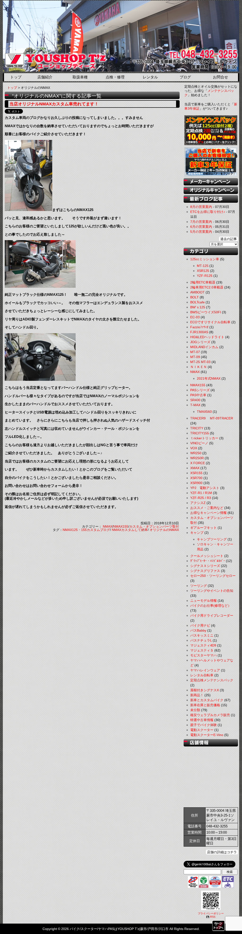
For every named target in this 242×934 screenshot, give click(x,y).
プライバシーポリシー (211, 913)
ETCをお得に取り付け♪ (207, 212)
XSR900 (196, 483)
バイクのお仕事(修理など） (210, 605)
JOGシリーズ (200, 342)
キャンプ (196, 532)
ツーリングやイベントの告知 (211, 591)
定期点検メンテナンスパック (211, 680)
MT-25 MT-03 (200, 362)
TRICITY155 (199, 433)
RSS (212, 916)
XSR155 (196, 473)
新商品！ (196, 695)
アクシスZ (198, 503)
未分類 (195, 710)
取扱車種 (80, 77)
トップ (16, 77)
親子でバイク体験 (203, 725)
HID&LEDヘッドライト (207, 337)
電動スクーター (201, 730)
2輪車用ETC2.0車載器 (206, 287)
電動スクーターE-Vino (206, 735)
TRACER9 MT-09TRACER (211, 418)
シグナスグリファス (205, 571)
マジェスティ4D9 (203, 645)
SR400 (195, 400)
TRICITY (196, 428)
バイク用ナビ (200, 625)
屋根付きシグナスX (204, 690)
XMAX (194, 468)
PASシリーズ (200, 390)
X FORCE (197, 463)
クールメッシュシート (206, 556)
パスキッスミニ (201, 635)
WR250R (197, 458)
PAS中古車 (198, 395)
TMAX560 (204, 411)
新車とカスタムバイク (206, 700)
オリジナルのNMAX (164, 530)
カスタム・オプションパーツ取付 (154, 526)
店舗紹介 (44, 77)
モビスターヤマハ (203, 655)
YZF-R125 (204, 276)
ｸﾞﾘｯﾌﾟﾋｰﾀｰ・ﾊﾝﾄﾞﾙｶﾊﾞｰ (207, 561)
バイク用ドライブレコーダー (211, 615)
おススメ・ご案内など (206, 508)
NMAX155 (120, 526)
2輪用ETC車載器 (202, 282)
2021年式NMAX (208, 378)
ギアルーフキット (203, 528)
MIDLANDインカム (204, 347)
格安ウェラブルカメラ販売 (210, 715)
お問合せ (220, 77)
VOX (193, 448)
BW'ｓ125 (197, 307)
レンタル (150, 77)
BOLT (194, 297)
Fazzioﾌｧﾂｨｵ (199, 327)
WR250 (195, 453)
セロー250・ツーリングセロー (213, 576)
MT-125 (202, 266)
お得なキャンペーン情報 (208, 513)
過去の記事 (228, 239)
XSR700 (196, 478)
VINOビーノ (199, 443)
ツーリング (198, 586)
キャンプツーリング (212, 539)
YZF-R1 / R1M (201, 493)
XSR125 (203, 271)
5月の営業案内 (201, 232)
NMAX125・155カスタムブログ (86, 530)
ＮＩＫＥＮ (198, 367)
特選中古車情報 (201, 720)
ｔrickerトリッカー (204, 438)
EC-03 (195, 317)
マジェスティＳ (201, 650)
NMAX (107, 526)
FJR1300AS (199, 332)
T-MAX (195, 405)
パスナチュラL (201, 640)
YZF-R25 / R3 (200, 498)
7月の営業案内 (201, 222)
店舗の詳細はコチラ (222, 852)
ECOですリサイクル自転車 (210, 322)
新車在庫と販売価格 (205, 705)
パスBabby (198, 630)
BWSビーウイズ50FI (205, 312)
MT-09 (195, 357)
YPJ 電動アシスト (204, 488)
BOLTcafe (197, 302)
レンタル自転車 (201, 675)
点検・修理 (115, 77)
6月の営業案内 (201, 227)
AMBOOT (197, 292)
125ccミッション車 (204, 259)
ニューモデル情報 (203, 600)
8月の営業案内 (201, 207)
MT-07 (195, 352)
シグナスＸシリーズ (205, 566)
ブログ (185, 77)
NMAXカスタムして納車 (130, 530)
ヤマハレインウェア (205, 670)
